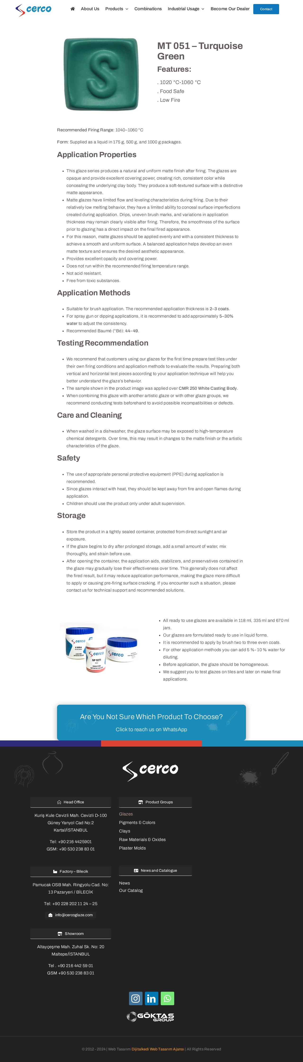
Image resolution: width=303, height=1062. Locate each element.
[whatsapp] (167, 998)
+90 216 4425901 (75, 841)
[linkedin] (151, 998)
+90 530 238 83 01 (77, 849)
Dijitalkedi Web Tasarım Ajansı (158, 1049)
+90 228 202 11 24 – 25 (74, 903)
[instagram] (136, 998)
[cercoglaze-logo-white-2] (151, 761)
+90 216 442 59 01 (75, 965)
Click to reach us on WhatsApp (151, 729)
